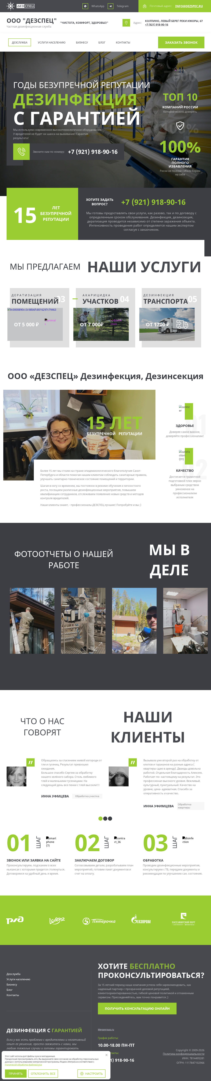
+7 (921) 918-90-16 (156, 24)
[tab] (100, 819)
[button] (181, 42)
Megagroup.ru (106, 1029)
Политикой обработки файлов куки (23, 1064)
